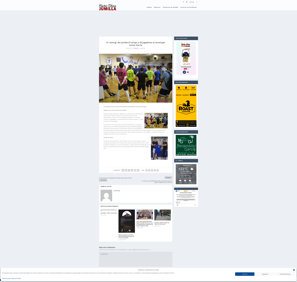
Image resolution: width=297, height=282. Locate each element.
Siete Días (117, 191)
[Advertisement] (148, 22)
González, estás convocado (109, 213)
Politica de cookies (6, 278)
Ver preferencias (285, 274)
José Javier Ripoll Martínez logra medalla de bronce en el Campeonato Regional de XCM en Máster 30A (144, 224)
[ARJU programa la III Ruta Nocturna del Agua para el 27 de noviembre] (126, 221)
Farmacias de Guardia (170, 7)
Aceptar (244, 274)
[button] (294, 270)
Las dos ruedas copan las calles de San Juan (161, 223)
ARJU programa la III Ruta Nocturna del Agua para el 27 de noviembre (126, 236)
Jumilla (149, 7)
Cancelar (265, 274)
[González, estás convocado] (109, 210)
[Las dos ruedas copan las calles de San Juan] (162, 215)
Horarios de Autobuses (189, 7)
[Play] (184, 72)
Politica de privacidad (16, 278)
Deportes (157, 7)
